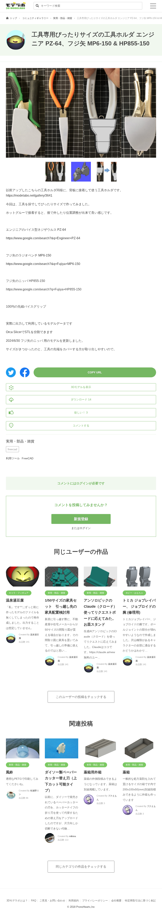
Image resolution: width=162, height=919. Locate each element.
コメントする (81, 425)
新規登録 (81, 519)
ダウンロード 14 (81, 399)
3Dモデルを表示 (81, 387)
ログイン (85, 528)
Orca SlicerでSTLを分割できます (29, 332)
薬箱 (126, 772)
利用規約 (74, 900)
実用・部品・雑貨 (62, 18)
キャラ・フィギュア (18, 593)
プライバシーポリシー (95, 900)
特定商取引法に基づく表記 (140, 900)
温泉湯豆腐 (15, 600)
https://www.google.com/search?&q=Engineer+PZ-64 (43, 238)
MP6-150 (44, 255)
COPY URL (95, 372)
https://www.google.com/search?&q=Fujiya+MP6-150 (43, 264)
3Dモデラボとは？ (17, 900)
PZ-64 (61, 229)
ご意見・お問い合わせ (52, 900)
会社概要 (116, 900)
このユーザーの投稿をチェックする (81, 697)
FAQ (33, 900)
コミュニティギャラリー (35, 18)
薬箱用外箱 (93, 772)
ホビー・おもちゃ (134, 593)
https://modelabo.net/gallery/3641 (29, 195)
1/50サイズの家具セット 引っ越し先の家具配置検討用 (61, 606)
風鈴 (9, 772)
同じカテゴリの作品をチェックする (81, 866)
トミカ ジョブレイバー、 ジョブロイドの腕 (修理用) (139, 606)
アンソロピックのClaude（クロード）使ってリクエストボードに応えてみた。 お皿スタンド (101, 612)
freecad (12, 449)
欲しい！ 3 (81, 412)
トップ (13, 18)
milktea (72, 836)
